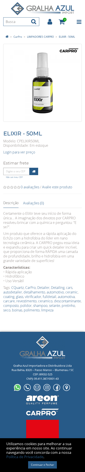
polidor (26, 305)
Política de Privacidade (24, 456)
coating (8, 296)
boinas (17, 310)
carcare (9, 301)
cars (69, 287)
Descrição (11, 202)
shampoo (40, 305)
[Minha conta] (50, 21)
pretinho (68, 305)
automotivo (55, 292)
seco (6, 310)
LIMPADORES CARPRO (40, 37)
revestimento (26, 301)
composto (11, 305)
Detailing (58, 287)
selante (54, 305)
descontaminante (67, 301)
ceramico (45, 301)
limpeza (47, 310)
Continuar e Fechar (42, 465)
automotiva (66, 296)
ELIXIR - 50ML (67, 37)
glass (19, 296)
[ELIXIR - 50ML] (42, 83)
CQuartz (17, 287)
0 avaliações (30, 187)
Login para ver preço (19, 152)
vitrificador (33, 296)
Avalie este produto (57, 187)
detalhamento (34, 292)
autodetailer (12, 292)
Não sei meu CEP (14, 177)
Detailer (43, 287)
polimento (32, 310)
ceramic (71, 292)
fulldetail (49, 296)
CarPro (18, 37)
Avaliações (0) (33, 203)
